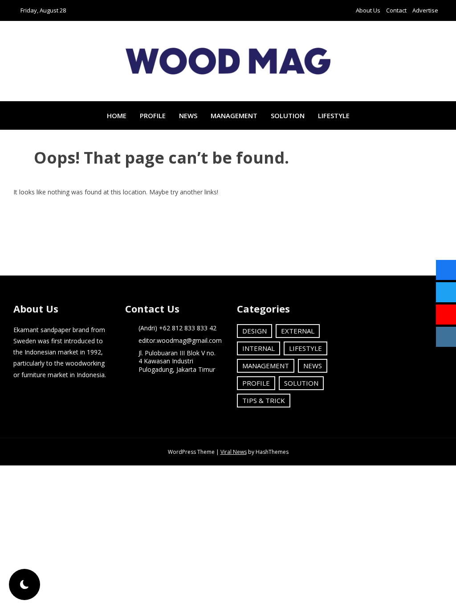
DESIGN (254, 330)
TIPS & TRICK (263, 400)
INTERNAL (258, 348)
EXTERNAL (297, 330)
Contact (396, 10)
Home (116, 115)
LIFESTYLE (334, 115)
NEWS (188, 115)
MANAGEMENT (234, 115)
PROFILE (153, 115)
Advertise (425, 10)
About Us (368, 10)
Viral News (233, 452)
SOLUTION (288, 115)
